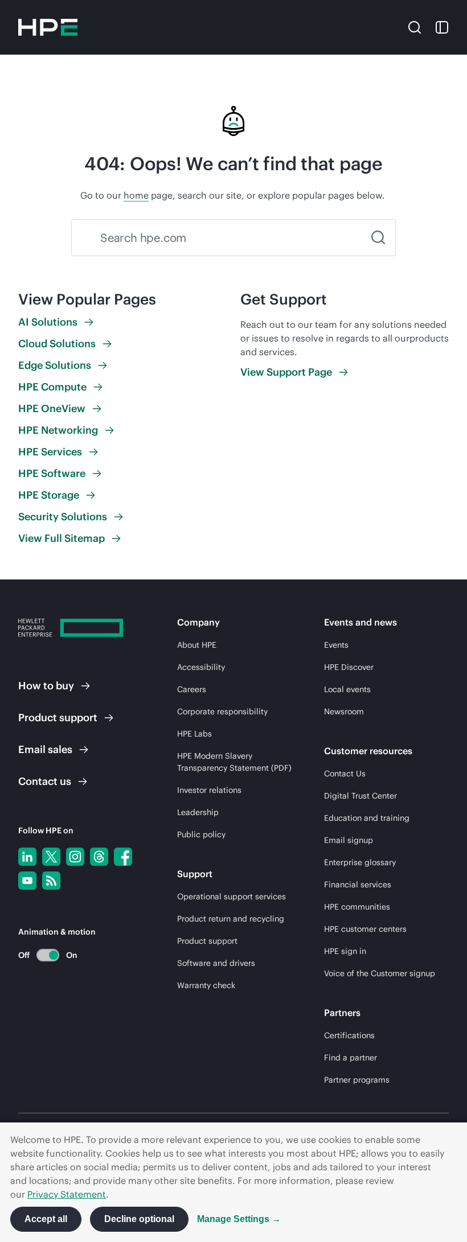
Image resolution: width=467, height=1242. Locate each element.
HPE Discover (349, 667)
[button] (414, 27)
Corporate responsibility (222, 711)
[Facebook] (123, 857)
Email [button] (45, 749)
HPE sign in (345, 951)
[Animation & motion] (47, 955)
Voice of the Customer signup (379, 973)
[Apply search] (378, 237)
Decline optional (139, 1219)
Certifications (349, 1035)
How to (46, 685)
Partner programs (357, 1080)
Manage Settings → (239, 1219)
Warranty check (206, 985)
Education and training (366, 818)
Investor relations (209, 790)
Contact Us (345, 773)
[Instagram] (75, 857)
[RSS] (51, 880)
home (136, 195)
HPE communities (357, 907)
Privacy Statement (66, 1194)
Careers (191, 689)
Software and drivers (216, 963)
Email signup (348, 840)
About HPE (196, 645)
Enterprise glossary (360, 862)
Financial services (357, 884)
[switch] (41, 955)
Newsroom (344, 711)
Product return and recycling (230, 919)
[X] (51, 857)
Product (57, 717)
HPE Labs (194, 734)
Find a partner (350, 1057)
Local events (347, 689)
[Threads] (99, 857)
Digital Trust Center (360, 796)
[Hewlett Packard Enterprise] (47, 27)
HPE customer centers (365, 929)
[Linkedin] (27, 857)
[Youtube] (27, 880)
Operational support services (231, 896)
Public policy (201, 834)
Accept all (45, 1219)
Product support (207, 941)
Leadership (198, 812)
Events (336, 645)
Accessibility (201, 667)
